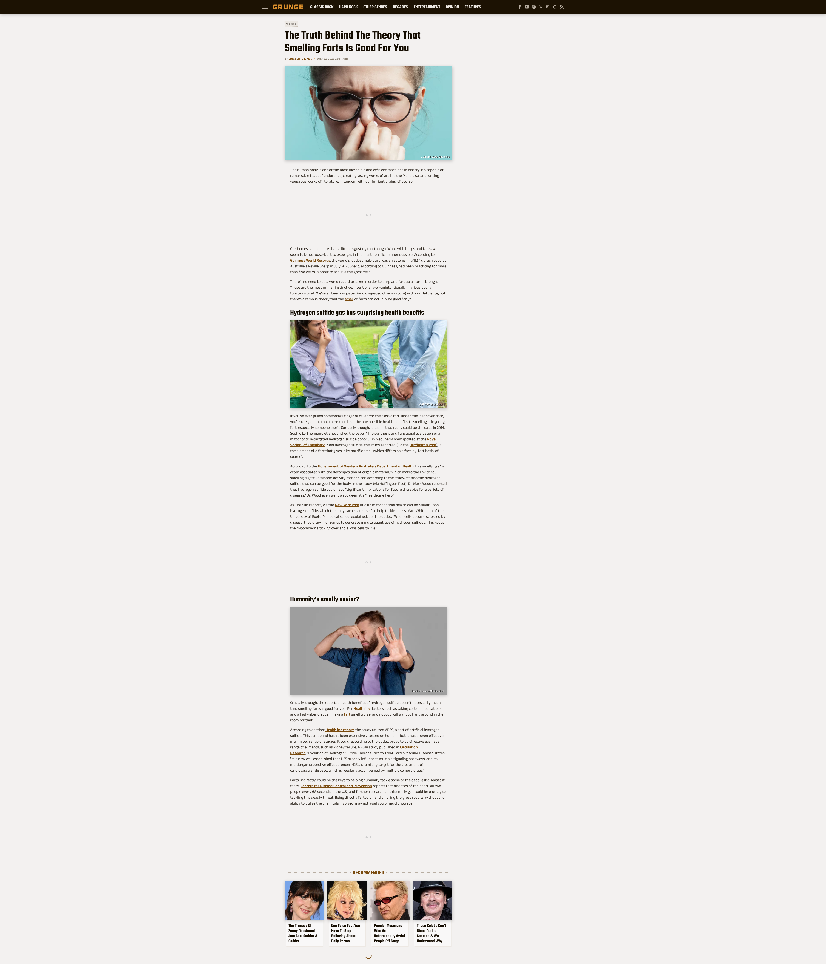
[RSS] (562, 7)
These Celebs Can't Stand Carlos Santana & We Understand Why (431, 933)
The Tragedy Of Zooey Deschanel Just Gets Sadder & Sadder (302, 933)
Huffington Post (423, 445)
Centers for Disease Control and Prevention (336, 786)
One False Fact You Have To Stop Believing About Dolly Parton (345, 933)
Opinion (452, 7)
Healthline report (339, 730)
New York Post (347, 505)
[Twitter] (540, 7)
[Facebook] (519, 7)
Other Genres (375, 7)
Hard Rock (348, 7)
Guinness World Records (310, 260)
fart (347, 714)
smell (349, 299)
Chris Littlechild (300, 58)
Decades (400, 7)
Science (291, 24)
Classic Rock (321, 7)
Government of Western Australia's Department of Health (366, 466)
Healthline (362, 708)
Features (473, 7)
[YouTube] (527, 7)
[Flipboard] (547, 7)
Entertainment (427, 7)
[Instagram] (534, 7)
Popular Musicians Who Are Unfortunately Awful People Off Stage (389, 933)
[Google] (555, 7)
